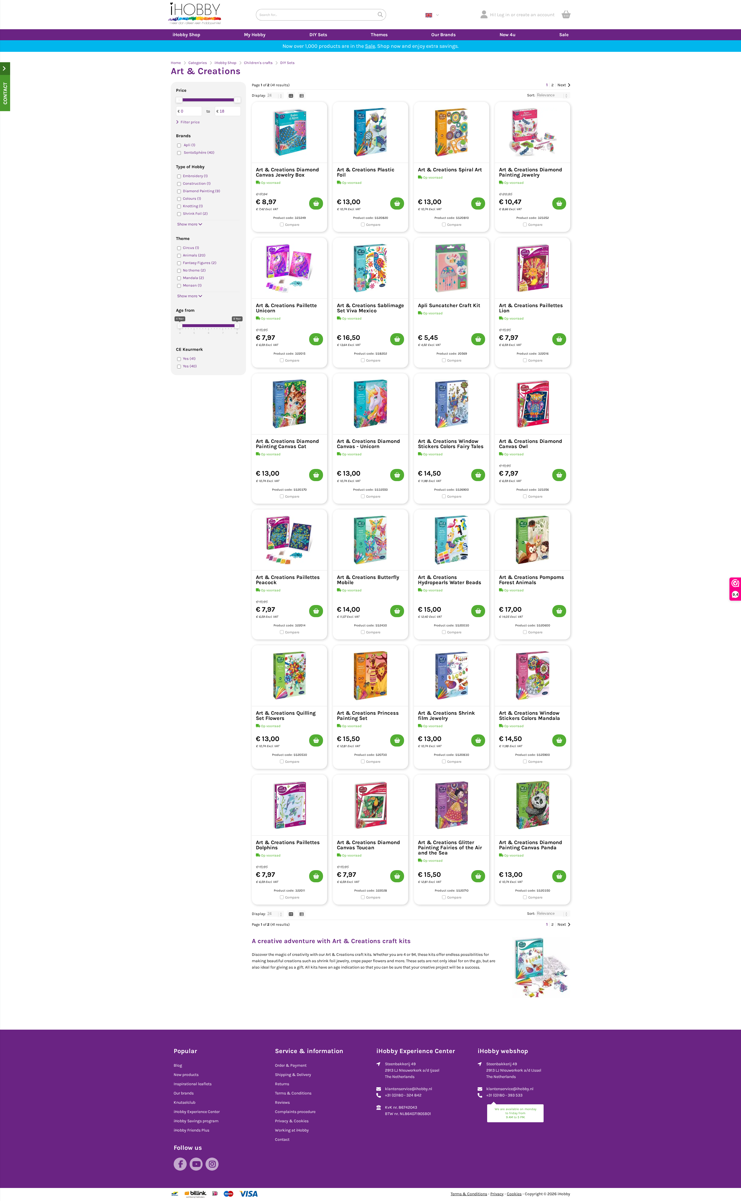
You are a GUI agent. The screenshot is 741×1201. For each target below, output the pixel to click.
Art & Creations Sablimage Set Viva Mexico (370, 308)
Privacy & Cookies (292, 1121)
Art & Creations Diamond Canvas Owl (530, 444)
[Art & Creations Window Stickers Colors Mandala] (532, 675)
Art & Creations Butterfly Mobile (368, 580)
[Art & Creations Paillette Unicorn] (289, 268)
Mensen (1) (192, 285)
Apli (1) (189, 145)
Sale (563, 34)
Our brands (184, 1093)
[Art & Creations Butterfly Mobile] (370, 539)
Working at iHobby (292, 1130)
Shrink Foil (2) (195, 213)
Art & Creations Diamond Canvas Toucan (368, 845)
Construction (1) (197, 183)
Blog (178, 1065)
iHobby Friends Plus (191, 1130)
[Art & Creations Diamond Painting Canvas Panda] (532, 805)
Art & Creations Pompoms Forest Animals (531, 580)
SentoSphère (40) (199, 152)
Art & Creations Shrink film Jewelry (446, 715)
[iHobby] (194, 14)
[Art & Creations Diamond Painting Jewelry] (532, 132)
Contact (282, 1139)
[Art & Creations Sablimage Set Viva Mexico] (370, 268)
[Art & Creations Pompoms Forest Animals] (532, 539)
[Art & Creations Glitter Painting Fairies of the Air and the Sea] (451, 805)
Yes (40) (190, 366)
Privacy (497, 1193)
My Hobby (254, 34)
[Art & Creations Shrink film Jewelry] (451, 675)
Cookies (514, 1193)
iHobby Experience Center (197, 1111)
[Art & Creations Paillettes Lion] (532, 268)
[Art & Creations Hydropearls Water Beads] (451, 539)
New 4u (508, 34)
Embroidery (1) (195, 176)
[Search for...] (380, 15)
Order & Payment (291, 1065)
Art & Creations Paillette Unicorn (286, 308)
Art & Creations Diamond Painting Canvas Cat (287, 444)
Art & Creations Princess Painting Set (368, 715)
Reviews (282, 1102)
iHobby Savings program (196, 1121)
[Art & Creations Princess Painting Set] (370, 675)
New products (186, 1074)
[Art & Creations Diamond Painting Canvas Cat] (289, 403)
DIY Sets (318, 34)
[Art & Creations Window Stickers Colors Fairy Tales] (451, 403)
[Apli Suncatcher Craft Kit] (451, 268)
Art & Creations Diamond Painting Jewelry (530, 172)
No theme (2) (194, 270)
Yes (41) (189, 358)
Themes (379, 34)
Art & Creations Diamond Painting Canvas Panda (530, 845)
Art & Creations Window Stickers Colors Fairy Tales (451, 444)
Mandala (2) (193, 278)
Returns (282, 1083)
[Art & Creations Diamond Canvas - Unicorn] (370, 403)
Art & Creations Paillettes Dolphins (288, 845)
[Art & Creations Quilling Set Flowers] (289, 675)
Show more (187, 224)
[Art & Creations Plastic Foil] (370, 132)
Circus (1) (191, 247)
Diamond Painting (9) (201, 191)
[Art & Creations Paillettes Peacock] (289, 539)
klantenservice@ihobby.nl (408, 1088)
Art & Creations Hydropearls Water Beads (449, 580)
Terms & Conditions (293, 1093)
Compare (292, 225)
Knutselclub (184, 1102)
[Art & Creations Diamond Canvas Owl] (532, 403)
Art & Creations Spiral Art (450, 169)
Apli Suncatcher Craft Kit (449, 305)
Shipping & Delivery (293, 1074)
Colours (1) (192, 198)
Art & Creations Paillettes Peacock (288, 580)
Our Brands (443, 34)
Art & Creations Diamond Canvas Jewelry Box (287, 172)
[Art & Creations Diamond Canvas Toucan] (370, 805)
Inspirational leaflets (193, 1083)
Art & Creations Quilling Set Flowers (286, 715)
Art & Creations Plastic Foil (366, 172)
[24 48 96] (276, 95)
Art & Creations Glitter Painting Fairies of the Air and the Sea (450, 847)
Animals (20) (194, 255)
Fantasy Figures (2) (200, 263)
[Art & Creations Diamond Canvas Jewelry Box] (289, 132)
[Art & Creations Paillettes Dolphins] (289, 805)
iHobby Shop (186, 34)
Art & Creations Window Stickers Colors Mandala (529, 715)
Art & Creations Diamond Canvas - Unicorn (368, 444)
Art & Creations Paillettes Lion (531, 308)
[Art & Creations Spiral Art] (451, 132)
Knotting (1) (193, 206)
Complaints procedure (295, 1111)
